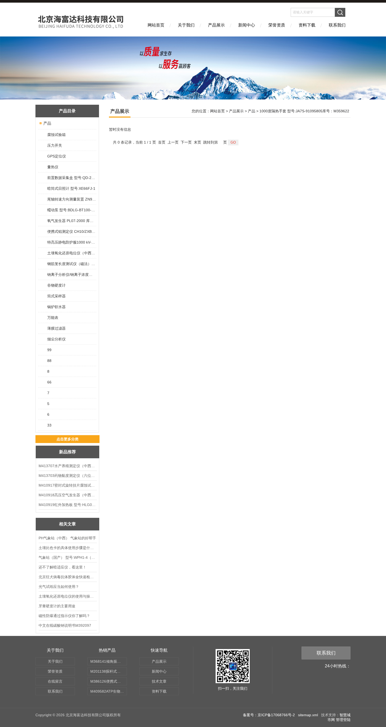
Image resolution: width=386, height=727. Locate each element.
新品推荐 (67, 452)
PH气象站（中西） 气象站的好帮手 (67, 538)
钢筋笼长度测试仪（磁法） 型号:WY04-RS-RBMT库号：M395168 (71, 264)
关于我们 (186, 25)
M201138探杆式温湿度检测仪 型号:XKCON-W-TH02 (108, 671)
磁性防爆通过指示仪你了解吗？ (64, 616)
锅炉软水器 (56, 307)
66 (49, 382)
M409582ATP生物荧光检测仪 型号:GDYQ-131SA (108, 691)
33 (49, 425)
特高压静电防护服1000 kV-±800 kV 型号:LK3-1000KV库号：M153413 (71, 242)
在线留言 (55, 681)
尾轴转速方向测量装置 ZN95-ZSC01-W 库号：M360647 (71, 199)
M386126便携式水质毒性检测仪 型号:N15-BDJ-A (108, 681)
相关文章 (67, 524)
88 (49, 361)
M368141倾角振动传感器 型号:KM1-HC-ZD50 (108, 661)
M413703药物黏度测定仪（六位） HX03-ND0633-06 (67, 475)
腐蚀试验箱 (56, 135)
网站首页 (156, 25)
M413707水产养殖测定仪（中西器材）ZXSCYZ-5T (67, 466)
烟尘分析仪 (56, 339)
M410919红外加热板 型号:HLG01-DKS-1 (67, 505)
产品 (47, 123)
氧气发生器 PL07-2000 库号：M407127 (71, 221)
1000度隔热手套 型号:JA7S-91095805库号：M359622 (304, 111)
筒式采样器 (56, 296)
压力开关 (54, 145)
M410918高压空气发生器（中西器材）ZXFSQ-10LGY (67, 495)
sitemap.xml (308, 715)
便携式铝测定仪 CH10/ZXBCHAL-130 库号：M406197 (71, 231)
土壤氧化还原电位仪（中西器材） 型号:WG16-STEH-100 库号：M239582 (71, 253)
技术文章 (159, 681)
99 (49, 350)
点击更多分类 (67, 439)
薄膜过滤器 (56, 328)
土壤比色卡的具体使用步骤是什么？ (67, 548)
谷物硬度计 (56, 285)
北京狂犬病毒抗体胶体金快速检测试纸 (67, 577)
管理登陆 (343, 720)
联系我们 (337, 25)
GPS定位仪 (56, 156)
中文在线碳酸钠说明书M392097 (65, 625)
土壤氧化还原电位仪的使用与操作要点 (67, 596)
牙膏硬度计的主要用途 (57, 606)
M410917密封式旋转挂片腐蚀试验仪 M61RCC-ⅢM (67, 485)
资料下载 (307, 25)
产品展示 (216, 25)
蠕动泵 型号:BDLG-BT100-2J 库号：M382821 (71, 210)
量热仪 (52, 167)
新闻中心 (246, 25)
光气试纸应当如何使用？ (59, 586)
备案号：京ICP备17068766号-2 (269, 715)
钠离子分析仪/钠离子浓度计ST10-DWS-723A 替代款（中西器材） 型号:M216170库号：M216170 (71, 274)
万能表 (52, 317)
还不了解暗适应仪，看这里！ (62, 567)
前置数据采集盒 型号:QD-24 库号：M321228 (71, 178)
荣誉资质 (276, 25)
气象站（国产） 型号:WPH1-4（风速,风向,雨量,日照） (67, 557)
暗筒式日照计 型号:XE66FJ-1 (71, 188)
